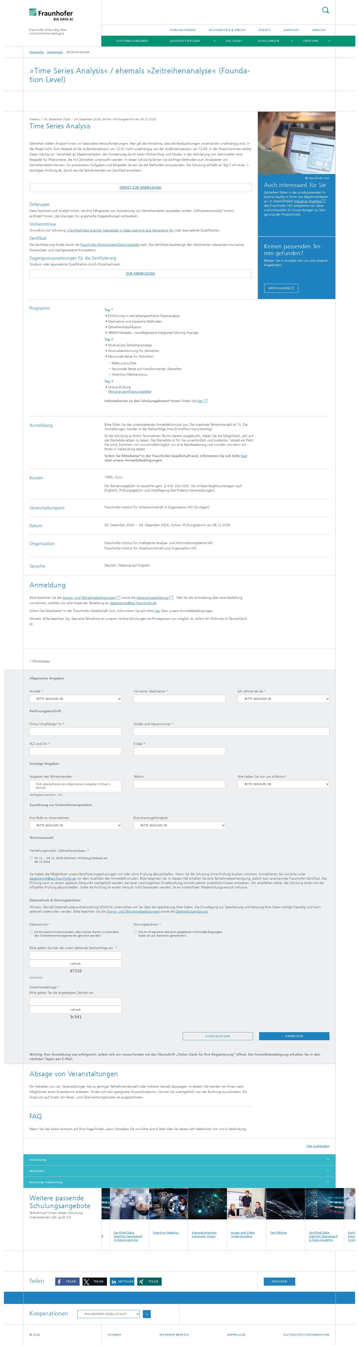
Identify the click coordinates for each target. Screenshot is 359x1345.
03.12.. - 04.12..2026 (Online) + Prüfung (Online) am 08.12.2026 (71, 860)
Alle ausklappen (318, 1146)
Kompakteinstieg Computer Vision (185, 1234)
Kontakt (291, 30)
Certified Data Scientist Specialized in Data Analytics (304, 1236)
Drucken (279, 1281)
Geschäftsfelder (185, 41)
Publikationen (183, 30)
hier (244, 456)
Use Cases (234, 41)
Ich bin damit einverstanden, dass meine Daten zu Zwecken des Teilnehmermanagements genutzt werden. (76, 933)
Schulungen (268, 41)
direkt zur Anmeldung (140, 188)
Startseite (37, 52)
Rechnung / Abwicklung (46, 1182)
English (319, 30)
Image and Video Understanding (224, 1234)
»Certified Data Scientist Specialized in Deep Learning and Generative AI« (120, 230)
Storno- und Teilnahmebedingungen (89, 598)
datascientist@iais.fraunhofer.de (133, 603)
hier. (200, 401)
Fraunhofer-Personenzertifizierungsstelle (109, 245)
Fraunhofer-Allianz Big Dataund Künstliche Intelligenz (47, 31)
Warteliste (37, 1171)
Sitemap (114, 1334)
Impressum (236, 1334)
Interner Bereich (174, 1334)
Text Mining (259, 1232)
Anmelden (294, 1036)
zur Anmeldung (140, 274)
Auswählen (147, 1314)
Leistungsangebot (132, 41)
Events (265, 30)
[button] (67, 1282)
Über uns (311, 41)
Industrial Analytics (307, 201)
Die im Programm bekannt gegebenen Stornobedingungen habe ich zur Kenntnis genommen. (180, 933)
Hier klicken (279, 288)
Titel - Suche (325, 10)
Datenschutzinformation (306, 1334)
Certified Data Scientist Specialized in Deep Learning (109, 1236)
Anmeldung (38, 1159)
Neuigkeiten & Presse (227, 30)
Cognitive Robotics (147, 1232)
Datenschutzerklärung (153, 598)
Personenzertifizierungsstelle (129, 392)
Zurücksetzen (217, 1036)
